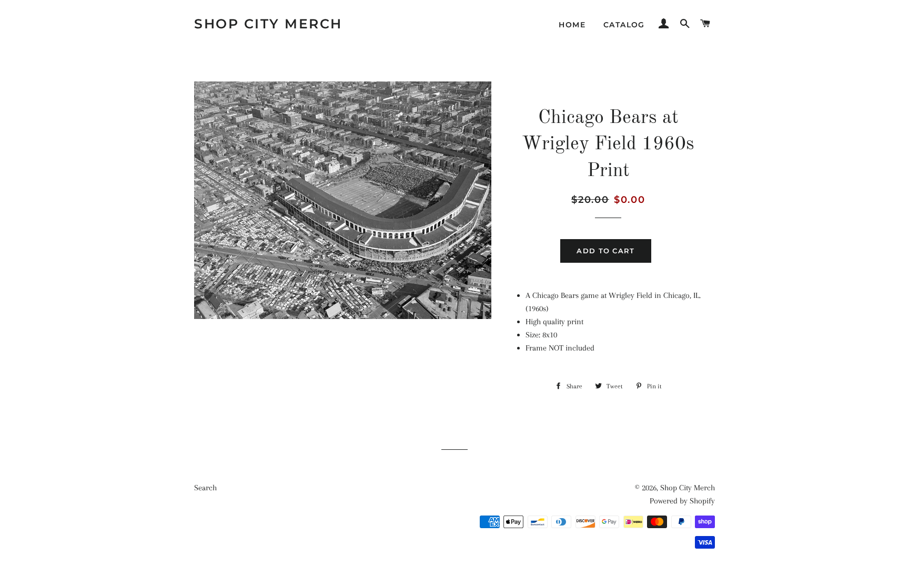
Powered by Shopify (682, 501)
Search (205, 487)
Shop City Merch (268, 24)
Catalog (624, 24)
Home (572, 24)
